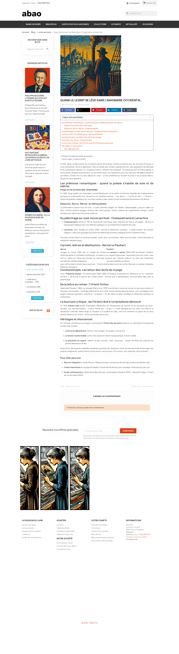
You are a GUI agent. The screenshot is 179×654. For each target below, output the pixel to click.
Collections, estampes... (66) (32, 280)
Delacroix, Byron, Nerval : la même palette (81, 128)
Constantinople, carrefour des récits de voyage (81, 137)
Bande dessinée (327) (36, 274)
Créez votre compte (99, 531)
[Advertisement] (89, 587)
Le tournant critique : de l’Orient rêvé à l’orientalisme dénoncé (87, 143)
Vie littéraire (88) (33, 287)
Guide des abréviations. (32, 537)
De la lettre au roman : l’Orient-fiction (77, 140)
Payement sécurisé (65, 534)
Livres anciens (147, 386)
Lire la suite (29, 120)
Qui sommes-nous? (65, 543)
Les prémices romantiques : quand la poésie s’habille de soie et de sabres (92, 122)
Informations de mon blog (102, 540)
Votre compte (99, 520)
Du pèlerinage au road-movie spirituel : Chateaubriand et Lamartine (90, 131)
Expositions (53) (33, 292)
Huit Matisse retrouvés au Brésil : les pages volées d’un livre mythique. (37, 156)
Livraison (60, 525)
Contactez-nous (64, 549)
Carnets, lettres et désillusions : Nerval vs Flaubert (82, 134)
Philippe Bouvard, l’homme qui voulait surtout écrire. (36, 98)
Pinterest (99, 110)
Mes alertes (96, 534)
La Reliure (26, 534)
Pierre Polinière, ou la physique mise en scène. (37, 217)
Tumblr (129, 110)
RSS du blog (36, 310)
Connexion (96, 528)
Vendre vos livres (29, 525)
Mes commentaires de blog (102, 537)
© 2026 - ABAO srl (89, 623)
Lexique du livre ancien (31, 531)
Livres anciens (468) (35, 269)
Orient (77, 386)
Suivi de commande (99, 525)
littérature (70, 386)
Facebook (68, 110)
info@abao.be (132, 539)
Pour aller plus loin (71, 149)
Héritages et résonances (72, 146)
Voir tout (37, 251)
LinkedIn (114, 110)
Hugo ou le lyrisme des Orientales (78, 125)
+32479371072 (43, 3)
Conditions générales (66, 531)
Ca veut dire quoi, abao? (67, 546)
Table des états (63, 528)
